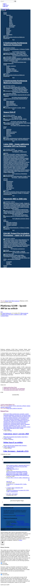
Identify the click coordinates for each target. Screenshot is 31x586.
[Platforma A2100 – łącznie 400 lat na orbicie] (15, 315)
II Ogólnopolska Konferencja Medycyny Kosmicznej (15, 44)
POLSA (11, 24)
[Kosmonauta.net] (5, 8)
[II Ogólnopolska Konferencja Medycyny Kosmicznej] (16, 38)
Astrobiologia (9, 181)
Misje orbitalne (10, 102)
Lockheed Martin (8, 404)
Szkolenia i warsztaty (11, 223)
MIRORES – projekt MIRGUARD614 (20, 523)
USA (13, 404)
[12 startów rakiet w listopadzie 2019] (18, 485)
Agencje (8, 15)
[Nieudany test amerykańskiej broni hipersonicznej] (18, 474)
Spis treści (9, 264)
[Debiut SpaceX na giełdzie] (16, 438)
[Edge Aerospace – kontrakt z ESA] (16, 446)
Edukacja (5, 221)
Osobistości (9, 34)
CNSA (11, 17)
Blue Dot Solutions (20, 515)
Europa (8, 28)
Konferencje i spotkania (12, 71)
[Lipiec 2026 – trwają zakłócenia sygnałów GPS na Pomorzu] (16, 139)
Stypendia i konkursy (11, 222)
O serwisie (9, 261)
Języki (5, 267)
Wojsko (8, 32)
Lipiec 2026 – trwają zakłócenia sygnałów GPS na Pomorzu (16, 145)
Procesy (8, 134)
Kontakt (8, 263)
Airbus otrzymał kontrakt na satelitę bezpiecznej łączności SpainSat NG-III (15, 98)
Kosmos (5, 180)
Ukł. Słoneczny (10, 188)
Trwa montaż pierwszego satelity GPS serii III (13, 389)
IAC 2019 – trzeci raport (12, 493)
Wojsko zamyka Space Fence (10, 387)
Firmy (7, 67)
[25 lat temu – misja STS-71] (18, 467)
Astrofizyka (9, 184)
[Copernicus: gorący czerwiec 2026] (16, 429)
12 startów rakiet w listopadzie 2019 (14, 487)
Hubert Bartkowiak (6, 313)
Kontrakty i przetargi (11, 69)
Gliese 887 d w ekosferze (21, 214)
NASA (10, 23)
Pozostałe (11, 26)
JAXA (10, 21)
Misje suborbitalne (11, 104)
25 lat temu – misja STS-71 (12, 469)
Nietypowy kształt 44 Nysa (21, 209)
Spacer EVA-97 (9, 112)
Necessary (4, 563)
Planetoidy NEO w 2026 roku (15, 199)
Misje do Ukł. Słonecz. (12, 105)
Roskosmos (12, 25)
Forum (5, 12)
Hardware (8, 129)
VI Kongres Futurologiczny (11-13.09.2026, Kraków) (15, 56)
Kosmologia (9, 186)
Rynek (5, 64)
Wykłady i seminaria (11, 225)
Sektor (5, 13)
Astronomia (9, 182)
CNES (11, 16)
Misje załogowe (10, 101)
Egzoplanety (9, 185)
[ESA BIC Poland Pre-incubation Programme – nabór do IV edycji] (16, 229)
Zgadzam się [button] (16, 540)
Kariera (8, 72)
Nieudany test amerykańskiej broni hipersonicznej (17, 475)
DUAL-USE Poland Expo (21, 89)
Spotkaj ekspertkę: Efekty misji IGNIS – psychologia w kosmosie (16, 258)
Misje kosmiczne (10, 133)
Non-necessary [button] (4, 573)
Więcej (20, 540)
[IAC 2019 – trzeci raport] (18, 491)
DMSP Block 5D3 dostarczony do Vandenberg (14, 388)
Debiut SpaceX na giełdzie (13, 442)
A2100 (2, 404)
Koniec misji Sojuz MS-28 (19, 121)
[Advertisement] (15, 284)
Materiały (8, 130)
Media (8, 33)
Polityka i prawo (10, 68)
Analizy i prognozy (11, 66)
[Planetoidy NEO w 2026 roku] (16, 194)
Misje (4, 100)
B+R (4, 128)
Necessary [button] (3, 561)
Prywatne (8, 30)
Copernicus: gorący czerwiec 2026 (16, 434)
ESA (10, 19)
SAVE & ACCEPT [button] (5, 584)
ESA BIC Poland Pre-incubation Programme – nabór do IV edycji (14, 52)
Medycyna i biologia (11, 132)
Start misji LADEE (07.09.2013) (14, 408)
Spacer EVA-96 (18, 117)
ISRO (10, 20)
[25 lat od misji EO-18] (17, 477)
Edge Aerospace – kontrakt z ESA (15, 451)
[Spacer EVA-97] (14, 107)
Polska (8, 29)
